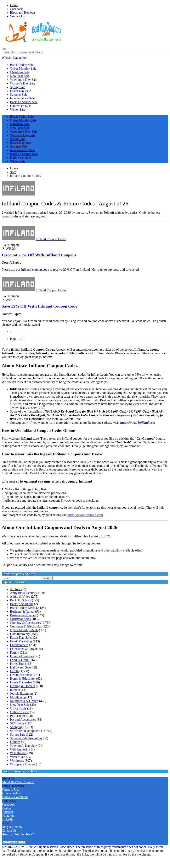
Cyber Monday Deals (24, 630)
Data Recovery (20, 634)
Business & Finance (23, 615)
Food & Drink (19, 660)
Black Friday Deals (22, 607)
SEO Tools (17, 723)
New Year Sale (19, 704)
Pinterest (7, 812)
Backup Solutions (21, 604)
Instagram (8, 815)
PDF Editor (17, 716)
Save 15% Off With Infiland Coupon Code (39, 306)
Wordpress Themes (22, 764)
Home (14, 168)
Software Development (25, 730)
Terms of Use (10, 789)
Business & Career (22, 611)
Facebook (8, 804)
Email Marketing (21, 641)
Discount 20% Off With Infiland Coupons (39, 255)
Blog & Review (12, 827)
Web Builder (18, 753)
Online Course (19, 712)
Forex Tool (17, 663)
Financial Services (22, 656)
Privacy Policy (11, 793)
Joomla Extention (21, 693)
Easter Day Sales (21, 637)
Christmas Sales (20, 619)
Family (14, 652)
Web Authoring (20, 749)
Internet (15, 689)
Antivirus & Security (23, 593)
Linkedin (7, 819)
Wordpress (17, 760)
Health (14, 671)
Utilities (15, 742)
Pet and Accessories (23, 719)
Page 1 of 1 (17, 338)
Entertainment (19, 645)
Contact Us (9, 830)
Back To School (20, 600)
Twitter (6, 808)
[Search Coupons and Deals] (4, 49)
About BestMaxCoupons (18, 782)
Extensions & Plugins (24, 648)
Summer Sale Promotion (26, 738)
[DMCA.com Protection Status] (14, 843)
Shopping (16, 727)
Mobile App (18, 697)
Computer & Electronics (26, 626)
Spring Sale (17, 734)
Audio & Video (20, 596)
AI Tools (16, 589)
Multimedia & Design (24, 701)
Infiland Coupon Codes (25, 175)
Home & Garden (21, 682)
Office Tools (18, 708)
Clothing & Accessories (25, 622)
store (13, 172)
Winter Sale (17, 757)
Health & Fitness (21, 675)
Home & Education (22, 678)
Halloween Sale (20, 667)
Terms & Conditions (15, 797)
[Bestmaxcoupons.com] (33, 41)
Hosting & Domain (22, 686)
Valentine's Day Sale (23, 745)
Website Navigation (14, 57)
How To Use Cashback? (18, 834)
